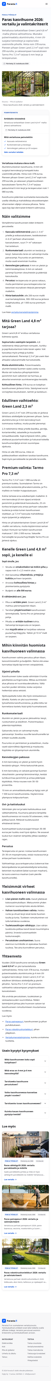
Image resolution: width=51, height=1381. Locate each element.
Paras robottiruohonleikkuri (19, 1029)
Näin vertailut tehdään (13, 152)
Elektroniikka (7, 1343)
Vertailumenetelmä (35, 1346)
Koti (3, 1346)
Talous (4, 1357)
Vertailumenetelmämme (17, 1037)
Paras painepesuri (14, 1021)
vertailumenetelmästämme (24, 312)
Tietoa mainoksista (35, 1350)
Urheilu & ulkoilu (9, 1353)
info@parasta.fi (30, 1374)
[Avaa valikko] (46, 3)
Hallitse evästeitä (34, 1357)
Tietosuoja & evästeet (36, 1353)
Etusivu (5, 101)
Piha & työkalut (16, 101)
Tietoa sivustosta (34, 1343)
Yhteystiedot (32, 1360)
